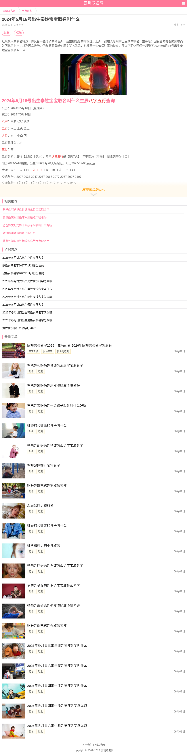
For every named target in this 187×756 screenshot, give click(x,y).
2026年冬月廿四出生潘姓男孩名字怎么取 (57, 706)
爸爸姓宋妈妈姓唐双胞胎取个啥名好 (25, 217)
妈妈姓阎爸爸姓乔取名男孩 (47, 625)
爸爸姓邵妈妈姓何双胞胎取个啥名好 (53, 606)
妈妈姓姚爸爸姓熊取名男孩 (47, 485)
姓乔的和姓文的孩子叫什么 (47, 525)
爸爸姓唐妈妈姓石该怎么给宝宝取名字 (55, 566)
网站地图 (100, 744)
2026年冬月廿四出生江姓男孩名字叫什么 (57, 686)
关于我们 (87, 744)
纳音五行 (57, 156)
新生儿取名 (63, 351)
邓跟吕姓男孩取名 (40, 505)
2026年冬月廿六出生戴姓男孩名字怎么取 (57, 726)
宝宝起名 (33, 351)
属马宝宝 (47, 351)
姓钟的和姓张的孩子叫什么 (19, 233)
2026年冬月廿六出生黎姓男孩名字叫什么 (57, 665)
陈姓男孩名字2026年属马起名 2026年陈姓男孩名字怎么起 (69, 345)
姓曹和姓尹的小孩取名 (43, 545)
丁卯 (32, 170)
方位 (5, 135)
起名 (6, 32)
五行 (5, 128)
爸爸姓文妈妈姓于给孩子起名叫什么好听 (27, 225)
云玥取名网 (9, 10)
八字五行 (97, 100)
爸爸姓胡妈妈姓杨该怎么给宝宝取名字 (26, 240)
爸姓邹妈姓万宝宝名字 (43, 465)
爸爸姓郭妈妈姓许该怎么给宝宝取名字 (26, 209)
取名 (19, 32)
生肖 (5, 149)
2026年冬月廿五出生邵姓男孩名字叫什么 (57, 645)
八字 (5, 121)
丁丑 (39, 170)
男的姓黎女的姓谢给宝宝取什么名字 (53, 586)
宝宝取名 (27, 10)
